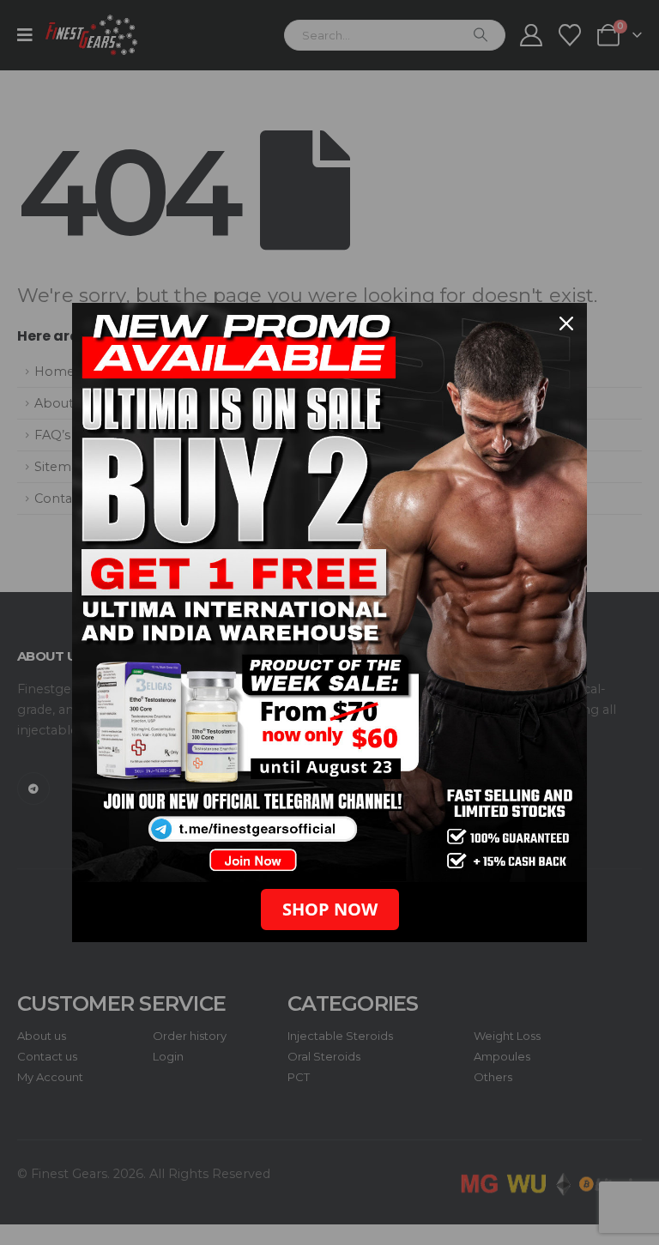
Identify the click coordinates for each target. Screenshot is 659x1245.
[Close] (566, 323)
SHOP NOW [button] (330, 909)
